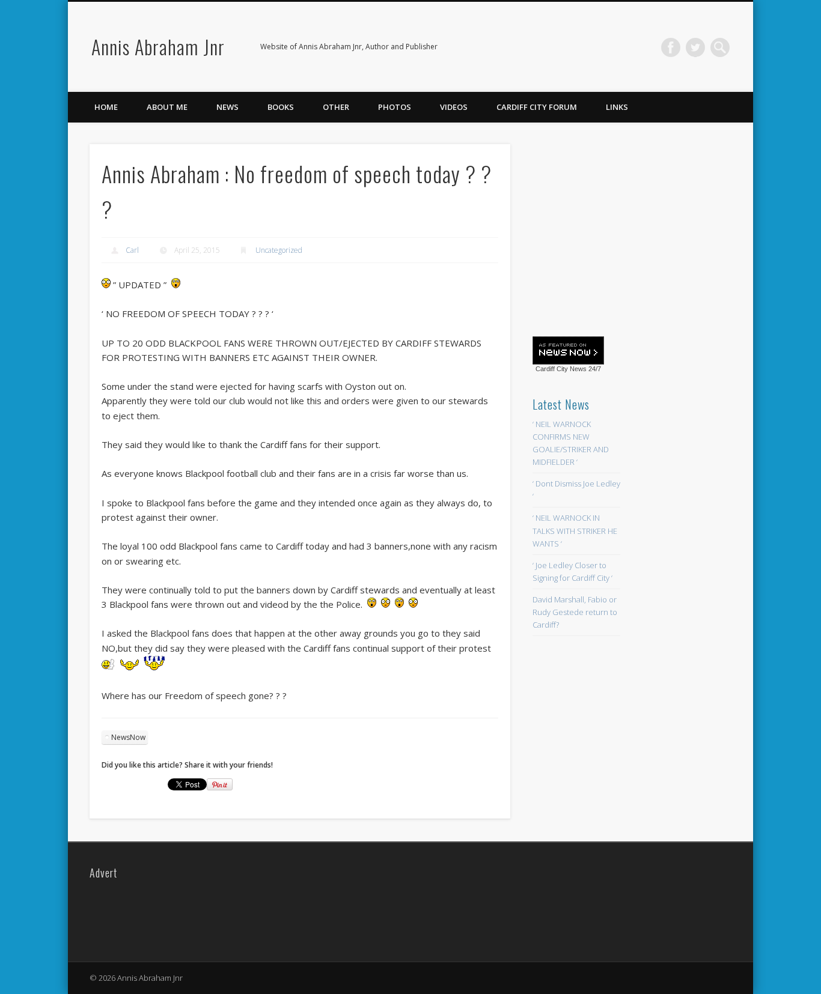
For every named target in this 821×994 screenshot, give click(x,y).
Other (336, 107)
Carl (132, 250)
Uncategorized (278, 250)
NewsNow (128, 737)
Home (106, 107)
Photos (394, 107)
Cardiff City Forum (536, 107)
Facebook (670, 47)
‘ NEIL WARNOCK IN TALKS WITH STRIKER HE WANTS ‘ (575, 530)
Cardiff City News (561, 368)
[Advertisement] (623, 232)
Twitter (695, 47)
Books (280, 107)
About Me (167, 107)
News (227, 107)
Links (617, 107)
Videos (454, 107)
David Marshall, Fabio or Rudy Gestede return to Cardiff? (575, 612)
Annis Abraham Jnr (158, 46)
